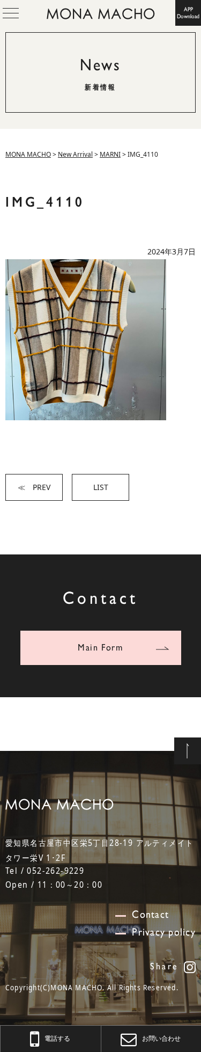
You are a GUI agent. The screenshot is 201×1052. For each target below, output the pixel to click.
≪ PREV (34, 487)
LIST (100, 487)
